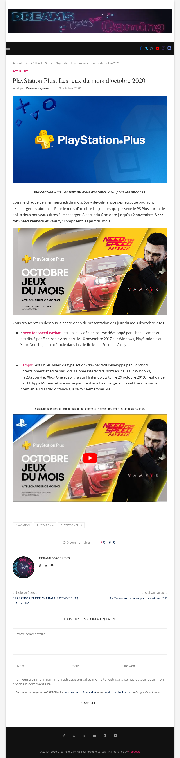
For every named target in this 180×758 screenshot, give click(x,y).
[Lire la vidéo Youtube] (90, 458)
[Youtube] (157, 48)
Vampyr (26, 365)
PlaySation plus (71, 525)
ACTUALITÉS (39, 63)
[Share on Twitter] (113, 542)
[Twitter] (146, 48)
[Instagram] (151, 48)
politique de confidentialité (80, 692)
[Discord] (169, 48)
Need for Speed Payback (42, 332)
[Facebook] (141, 48)
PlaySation (22, 525)
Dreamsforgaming (39, 88)
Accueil (17, 63)
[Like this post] (104, 542)
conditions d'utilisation (117, 692)
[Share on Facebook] (110, 542)
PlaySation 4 (45, 525)
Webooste (134, 751)
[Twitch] (163, 48)
